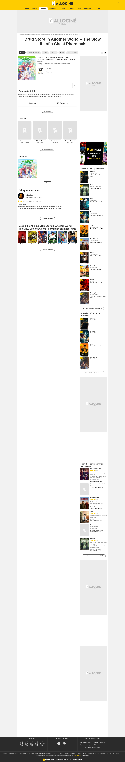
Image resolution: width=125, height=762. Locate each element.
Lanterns (92, 185)
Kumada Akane (65, 63)
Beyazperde (83, 745)
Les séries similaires (47, 249)
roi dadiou (29, 195)
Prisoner (92, 212)
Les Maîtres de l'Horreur (22, 244)
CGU (34, 753)
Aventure (60, 57)
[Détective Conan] (72, 237)
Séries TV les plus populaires (33, 34)
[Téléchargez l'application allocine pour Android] (65, 743)
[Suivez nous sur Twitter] (27, 744)
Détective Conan (72, 244)
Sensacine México (90, 747)
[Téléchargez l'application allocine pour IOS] (59, 743)
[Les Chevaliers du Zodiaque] (62, 237)
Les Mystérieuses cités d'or (32, 244)
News (27, 8)
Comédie (66, 57)
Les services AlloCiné (102, 753)
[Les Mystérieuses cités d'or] (32, 237)
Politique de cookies (46, 753)
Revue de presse (82, 753)
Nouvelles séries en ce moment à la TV (94, 556)
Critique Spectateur (29, 190)
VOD (79, 8)
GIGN (91, 198)
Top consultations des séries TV (93, 308)
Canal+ (97, 8)
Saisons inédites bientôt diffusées (93, 372)
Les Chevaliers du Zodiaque (62, 244)
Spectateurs (40, 68)
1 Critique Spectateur (47, 218)
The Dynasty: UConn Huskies (98, 484)
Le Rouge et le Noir (95, 468)
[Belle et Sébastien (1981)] (52, 237)
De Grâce (92, 252)
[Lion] (84, 530)
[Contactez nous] (42, 744)
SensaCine (97, 742)
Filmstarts (83, 742)
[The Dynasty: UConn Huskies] (84, 489)
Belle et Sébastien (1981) (52, 244)
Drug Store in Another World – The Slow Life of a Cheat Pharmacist (62, 41)
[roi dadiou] (21, 196)
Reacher (92, 171)
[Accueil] (62, 3)
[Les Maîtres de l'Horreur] (22, 237)
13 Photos (47, 183)
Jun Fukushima (45, 63)
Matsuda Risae (55, 63)
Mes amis (49, 68)
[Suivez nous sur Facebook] (22, 744)
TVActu (63, 8)
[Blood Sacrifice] (84, 503)
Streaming (53, 8)
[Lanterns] (84, 544)
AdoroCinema (98, 745)
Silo (91, 225)
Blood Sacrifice (94, 239)
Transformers (42, 244)
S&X (91, 511)
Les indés (87, 8)
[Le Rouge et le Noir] (84, 474)
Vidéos (72, 8)
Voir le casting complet (47, 149)
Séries (43, 8)
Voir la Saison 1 (47, 111)
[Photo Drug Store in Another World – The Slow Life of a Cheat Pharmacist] (27, 168)
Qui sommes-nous (13, 753)
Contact (5, 753)
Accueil (20, 34)
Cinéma (35, 8)
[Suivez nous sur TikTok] (37, 744)
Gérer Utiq (112, 753)
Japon (45, 65)
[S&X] (84, 517)
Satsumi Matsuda (70, 141)
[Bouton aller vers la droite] (105, 53)
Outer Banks (93, 266)
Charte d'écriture (92, 753)
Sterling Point (94, 293)
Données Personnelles (70, 753)
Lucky (92, 279)
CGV (38, 753)
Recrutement (22, 753)
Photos (23, 156)
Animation (53, 57)
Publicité (29, 753)
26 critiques (29, 197)
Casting (23, 118)
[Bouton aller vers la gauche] (102, 53)
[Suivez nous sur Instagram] (32, 744)
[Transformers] (42, 237)
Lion (91, 525)
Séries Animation (45, 34)
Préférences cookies (58, 753)
